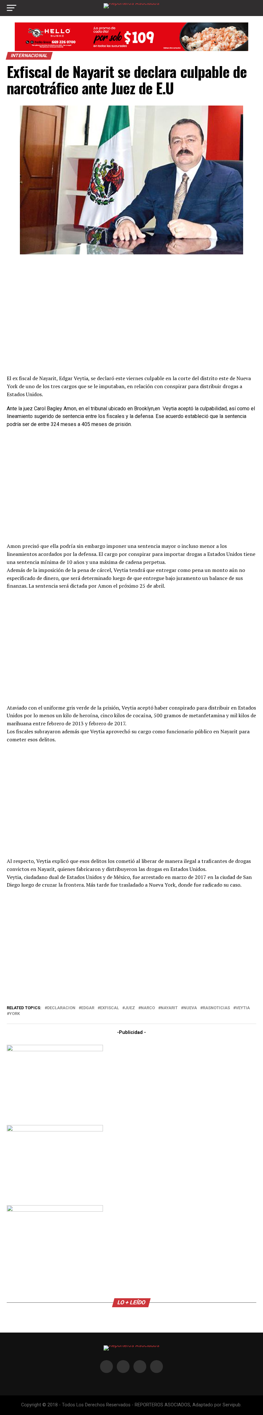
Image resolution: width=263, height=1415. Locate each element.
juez (130, 1008)
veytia (243, 1008)
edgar (87, 1008)
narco (148, 1008)
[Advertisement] (131, 314)
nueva (190, 1008)
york (14, 1014)
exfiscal (109, 1008)
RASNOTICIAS (216, 1008)
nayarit (169, 1008)
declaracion (61, 1008)
